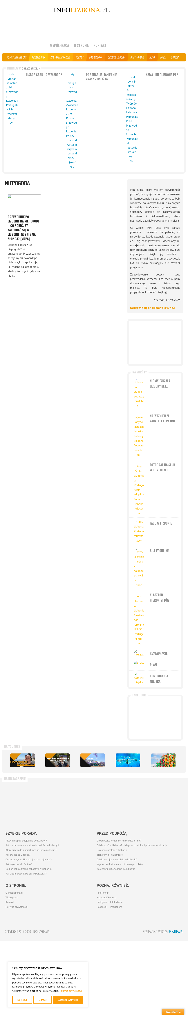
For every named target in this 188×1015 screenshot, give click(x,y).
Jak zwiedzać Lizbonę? (18, 855)
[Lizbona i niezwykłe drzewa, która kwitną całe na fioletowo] (92, 760)
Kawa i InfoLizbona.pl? (162, 74)
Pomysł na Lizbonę (17, 57)
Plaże (154, 664)
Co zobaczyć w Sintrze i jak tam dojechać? (29, 859)
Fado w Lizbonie (161, 523)
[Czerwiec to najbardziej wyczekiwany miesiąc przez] (166, 801)
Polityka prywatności (71, 990)
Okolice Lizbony (116, 57)
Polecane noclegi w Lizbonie (112, 850)
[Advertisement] (155, 342)
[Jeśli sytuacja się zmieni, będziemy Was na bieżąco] (49, 801)
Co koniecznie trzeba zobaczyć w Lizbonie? (29, 869)
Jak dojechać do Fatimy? (19, 864)
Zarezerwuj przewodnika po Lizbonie (116, 869)
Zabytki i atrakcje (60, 57)
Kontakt (100, 45)
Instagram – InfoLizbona (109, 902)
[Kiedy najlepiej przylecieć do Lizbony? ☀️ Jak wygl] (78, 801)
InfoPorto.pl (103, 893)
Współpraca (59, 45)
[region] (47, 985)
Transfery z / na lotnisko (110, 855)
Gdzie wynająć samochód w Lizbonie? (117, 859)
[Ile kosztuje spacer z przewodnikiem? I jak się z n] (19, 801)
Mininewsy (23, 68)
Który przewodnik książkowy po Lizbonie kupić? (31, 850)
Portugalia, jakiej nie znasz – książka (101, 76)
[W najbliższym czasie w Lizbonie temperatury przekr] (107, 801)
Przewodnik (38, 57)
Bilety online (137, 57)
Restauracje (159, 653)
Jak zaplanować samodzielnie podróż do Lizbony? (32, 845)
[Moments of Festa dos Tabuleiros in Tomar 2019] (163, 760)
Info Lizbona (96, 57)
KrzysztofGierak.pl (107, 897)
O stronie (81, 45)
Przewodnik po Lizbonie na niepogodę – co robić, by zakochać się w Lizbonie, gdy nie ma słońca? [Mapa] (23, 227)
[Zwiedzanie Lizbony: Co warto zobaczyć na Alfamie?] (22, 760)
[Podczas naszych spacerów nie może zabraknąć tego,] (136, 801)
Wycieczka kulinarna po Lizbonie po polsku (120, 864)
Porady (79, 57)
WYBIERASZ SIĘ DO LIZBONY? (152, 308)
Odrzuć (42, 999)
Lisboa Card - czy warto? (44, 74)
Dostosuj (22, 999)
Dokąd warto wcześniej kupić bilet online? (119, 840)
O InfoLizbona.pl (14, 893)
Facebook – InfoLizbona (109, 907)
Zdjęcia (175, 57)
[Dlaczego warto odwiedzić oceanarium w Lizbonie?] (128, 760)
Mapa (163, 57)
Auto (152, 57)
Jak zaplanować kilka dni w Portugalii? (26, 873)
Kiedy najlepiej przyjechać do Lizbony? (26, 840)
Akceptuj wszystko (68, 999)
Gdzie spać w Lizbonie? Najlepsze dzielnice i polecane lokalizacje (132, 845)
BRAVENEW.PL (176, 931)
